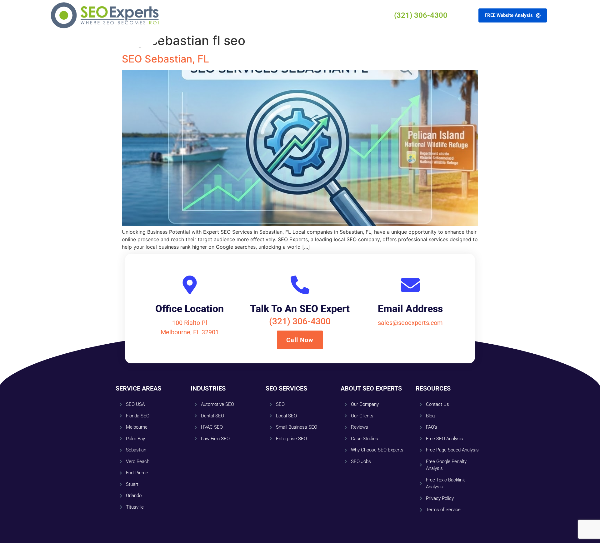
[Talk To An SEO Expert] (300, 285)
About (258, 15)
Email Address (410, 309)
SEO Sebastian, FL (165, 59)
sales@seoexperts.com (410, 322)
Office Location (189, 309)
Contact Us (320, 15)
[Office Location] (189, 285)
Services (232, 15)
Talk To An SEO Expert (300, 309)
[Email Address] (410, 285)
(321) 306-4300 (300, 321)
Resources (286, 15)
